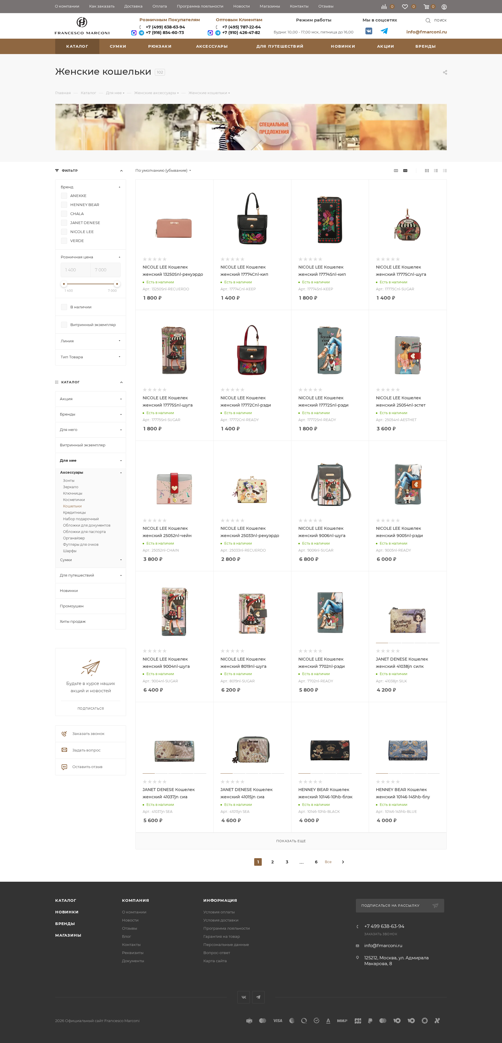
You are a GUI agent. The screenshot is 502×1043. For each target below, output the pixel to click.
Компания (135, 900)
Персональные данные (226, 944)
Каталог (65, 900)
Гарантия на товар (221, 936)
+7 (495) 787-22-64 (241, 27)
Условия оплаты (219, 912)
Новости (130, 920)
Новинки (67, 912)
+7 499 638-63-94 (384, 926)
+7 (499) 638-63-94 (165, 27)
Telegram (384, 31)
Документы (133, 960)
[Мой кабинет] (444, 7)
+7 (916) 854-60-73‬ (164, 32)
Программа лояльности (226, 928)
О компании (134, 912)
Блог (126, 936)
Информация (220, 900)
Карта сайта (215, 960)
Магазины (68, 935)
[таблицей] (445, 170)
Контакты (131, 944)
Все (328, 862)
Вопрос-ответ (216, 952)
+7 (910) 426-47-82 (240, 32)
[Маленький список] (396, 170)
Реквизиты (133, 952)
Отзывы (129, 928)
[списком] (436, 170)
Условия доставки (221, 920)
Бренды (65, 923)
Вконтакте (369, 31)
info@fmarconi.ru (426, 32)
